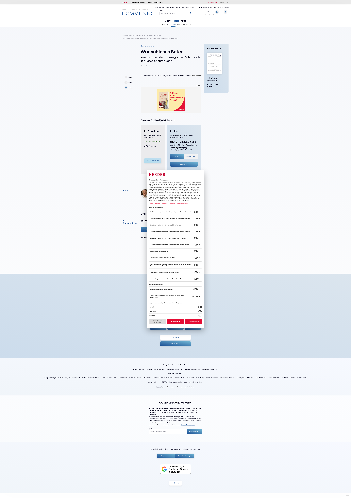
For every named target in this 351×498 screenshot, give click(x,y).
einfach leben (122, 378)
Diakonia (285, 378)
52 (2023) (150, 35)
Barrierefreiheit (187, 449)
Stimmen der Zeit (135, 378)
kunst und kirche (261, 378)
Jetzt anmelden (194, 432)
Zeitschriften (212, 2)
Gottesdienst (147, 378)
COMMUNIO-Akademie (189, 7)
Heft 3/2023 (157, 35)
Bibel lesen (250, 378)
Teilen (130, 77)
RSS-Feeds (179, 373)
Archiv (173, 25)
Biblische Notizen (274, 378)
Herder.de (125, 2)
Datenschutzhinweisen (188, 425)
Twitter (191, 387)
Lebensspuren (241, 378)
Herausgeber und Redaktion (171, 7)
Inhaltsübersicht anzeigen (213, 85)
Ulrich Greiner (149, 66)
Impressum (197, 449)
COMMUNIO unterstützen (221, 7)
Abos (183, 20)
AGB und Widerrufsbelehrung (159, 449)
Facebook (172, 387)
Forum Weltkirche (212, 378)
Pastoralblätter (180, 378)
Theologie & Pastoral (138, 2)
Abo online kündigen (195, 382)
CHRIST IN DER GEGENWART (90, 378)
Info (228, 2)
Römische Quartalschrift (298, 378)
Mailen (130, 88)
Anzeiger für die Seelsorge (195, 378)
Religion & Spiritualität (156, 2)
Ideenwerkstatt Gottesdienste (163, 378)
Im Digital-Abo (191, 156)
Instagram (182, 387)
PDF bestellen (154, 160)
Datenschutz (175, 449)
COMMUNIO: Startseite (129, 35)
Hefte (176, 20)
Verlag (221, 2)
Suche (161, 10)
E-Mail (150, 428)
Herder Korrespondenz (108, 378)
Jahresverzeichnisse (184, 25)
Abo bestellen (175, 343)
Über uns (158, 7)
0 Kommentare (196, 76)
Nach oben (175, 483)
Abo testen (184, 164)
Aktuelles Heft (164, 25)
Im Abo (177, 156)
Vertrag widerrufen (166, 456)
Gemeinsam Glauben (227, 378)
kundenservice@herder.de (178, 382)
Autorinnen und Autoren (205, 7)
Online (168, 20)
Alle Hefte (175, 337)
